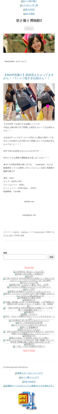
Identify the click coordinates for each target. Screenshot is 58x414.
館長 (22, 235)
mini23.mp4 (39, 232)
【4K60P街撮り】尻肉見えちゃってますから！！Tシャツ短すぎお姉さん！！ (28, 76)
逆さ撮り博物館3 (29, 20)
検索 (5, 253)
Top (54, 410)
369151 (16, 232)
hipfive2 (24, 232)
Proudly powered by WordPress (15, 367)
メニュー (29, 28)
